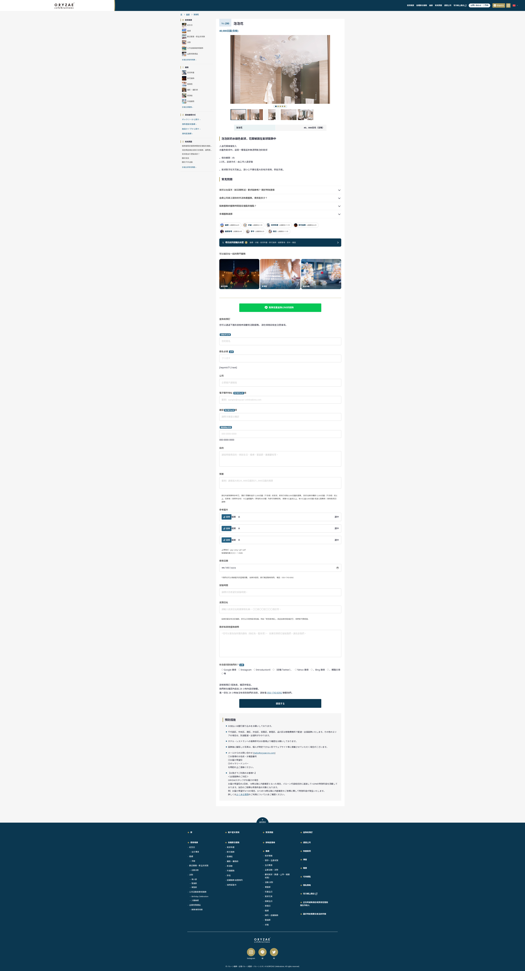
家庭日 (268, 905)
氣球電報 (268, 855)
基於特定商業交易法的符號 (314, 914)
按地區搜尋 (187, 133)
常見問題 (438, 5)
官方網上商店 (459, 5)
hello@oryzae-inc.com (264, 752)
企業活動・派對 (271, 869)
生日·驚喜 (195, 852)
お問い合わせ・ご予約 (479, 5)
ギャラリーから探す (191, 119)
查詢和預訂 (308, 832)
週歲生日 (268, 901)
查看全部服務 (187, 107)
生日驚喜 (268, 865)
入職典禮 (195, 900)
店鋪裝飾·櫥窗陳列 (235, 880)
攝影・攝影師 (232, 861)
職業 (305, 868)
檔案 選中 (282, 516)
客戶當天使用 (233, 832)
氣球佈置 (230, 847)
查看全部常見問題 (189, 167)
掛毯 (229, 875)
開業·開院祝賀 (197, 909)
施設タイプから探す (191, 129)
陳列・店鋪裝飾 (271, 915)
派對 (191, 874)
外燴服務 (230, 870)
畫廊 (431, 5)
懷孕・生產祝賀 (271, 860)
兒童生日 (268, 891)
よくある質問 (242, 794)
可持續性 (307, 876)
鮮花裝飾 (230, 852)
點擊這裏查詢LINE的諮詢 (281, 307)
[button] (255, 69)
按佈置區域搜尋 (189, 124)
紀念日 (192, 847)
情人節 (194, 879)
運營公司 (447, 5)
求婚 (193, 861)
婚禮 (191, 856)
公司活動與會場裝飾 (197, 892)
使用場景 (410, 5)
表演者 (230, 866)
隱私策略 (307, 885)
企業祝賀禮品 (195, 905)
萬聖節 (194, 887)
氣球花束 (268, 896)
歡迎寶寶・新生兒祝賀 (198, 865)
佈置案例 (307, 851)
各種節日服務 (421, 5)
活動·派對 (269, 882)
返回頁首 (262, 822)
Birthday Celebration (200, 896)
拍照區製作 (231, 885)
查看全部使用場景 (189, 59)
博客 (305, 859)
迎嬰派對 (195, 870)
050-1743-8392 (274, 692)
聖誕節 (194, 883)
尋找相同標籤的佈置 (236, 242)
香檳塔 (230, 856)
